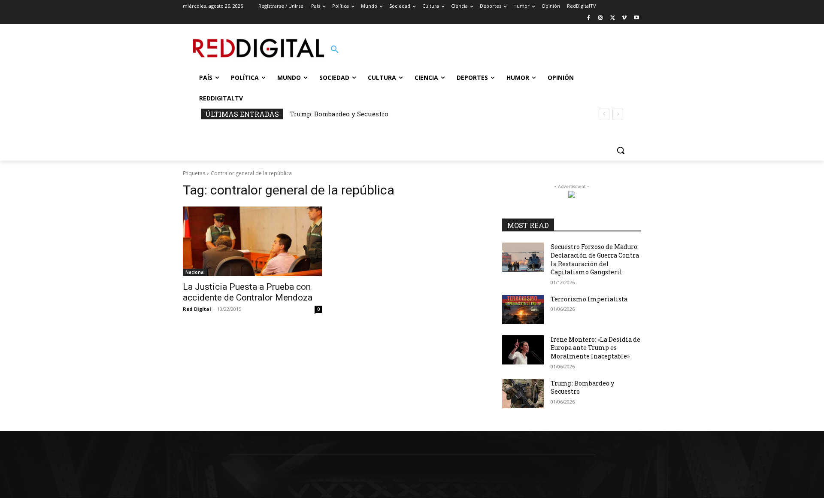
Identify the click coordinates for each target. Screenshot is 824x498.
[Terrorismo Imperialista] (523, 309)
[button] (334, 49)
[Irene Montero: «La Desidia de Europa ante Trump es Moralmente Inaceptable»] (523, 349)
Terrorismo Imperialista (589, 299)
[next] (617, 114)
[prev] (604, 114)
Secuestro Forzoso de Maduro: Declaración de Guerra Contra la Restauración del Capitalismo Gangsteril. (595, 259)
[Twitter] (613, 18)
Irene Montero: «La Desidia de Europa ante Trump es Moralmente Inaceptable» (595, 347)
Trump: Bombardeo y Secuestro (339, 113)
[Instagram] (601, 18)
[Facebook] (589, 18)
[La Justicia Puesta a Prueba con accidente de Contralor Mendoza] (252, 241)
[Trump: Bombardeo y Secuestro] (523, 393)
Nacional (195, 272)
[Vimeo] (624, 18)
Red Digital (197, 309)
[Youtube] (636, 18)
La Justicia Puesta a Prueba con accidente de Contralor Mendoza (247, 292)
